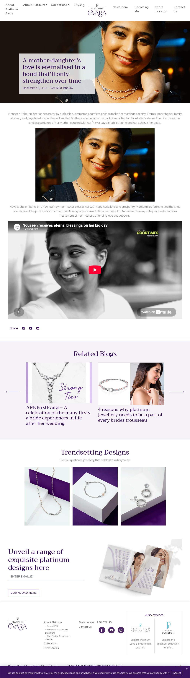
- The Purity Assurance (57, 636)
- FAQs (49, 639)
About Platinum (34, 5)
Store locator (161, 9)
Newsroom (120, 7)
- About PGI (51, 626)
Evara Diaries (51, 648)
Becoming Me (142, 9)
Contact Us (85, 626)
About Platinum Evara (12, 9)
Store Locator (87, 622)
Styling (79, 5)
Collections (59, 5)
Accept (177, 672)
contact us (179, 9)
